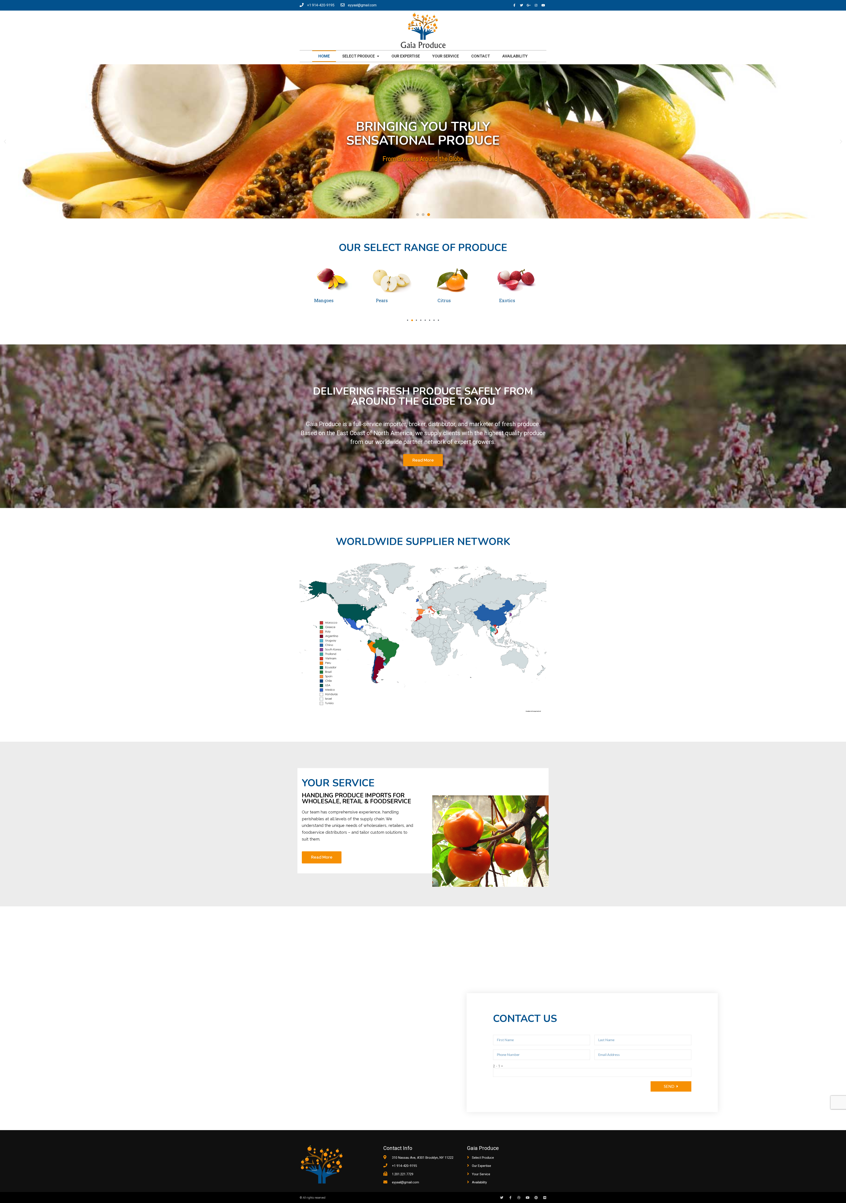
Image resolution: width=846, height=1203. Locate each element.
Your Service (445, 56)
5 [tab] (425, 320)
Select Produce (358, 56)
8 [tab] (438, 320)
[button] (417, 214)
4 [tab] (421, 320)
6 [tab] (429, 320)
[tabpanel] (330, 287)
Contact (480, 56)
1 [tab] (407, 320)
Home (324, 56)
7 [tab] (434, 320)
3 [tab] (416, 320)
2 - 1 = (498, 1066)
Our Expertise (405, 56)
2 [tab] (412, 320)
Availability (515, 56)
